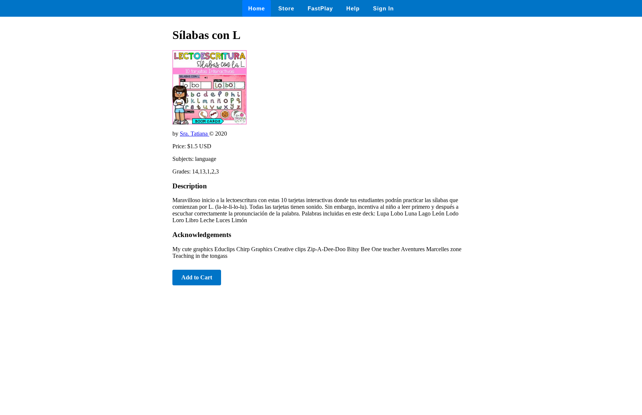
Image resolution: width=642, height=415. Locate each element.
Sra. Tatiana (194, 133)
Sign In (383, 8)
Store (286, 8)
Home (256, 8)
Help (353, 8)
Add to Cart (196, 277)
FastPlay (320, 8)
